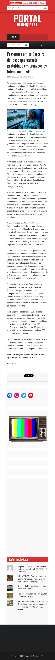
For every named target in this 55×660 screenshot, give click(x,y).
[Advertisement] (27, 517)
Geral (25, 77)
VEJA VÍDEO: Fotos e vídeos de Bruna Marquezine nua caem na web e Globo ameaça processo (32, 579)
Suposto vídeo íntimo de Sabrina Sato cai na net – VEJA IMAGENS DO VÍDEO (32, 569)
